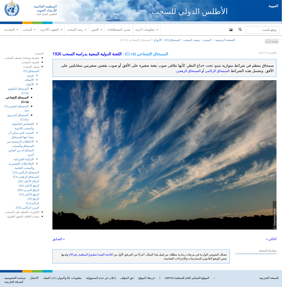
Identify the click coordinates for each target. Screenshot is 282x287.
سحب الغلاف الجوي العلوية (23, 216)
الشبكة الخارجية (13, 282)
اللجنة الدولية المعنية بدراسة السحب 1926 (87, 53)
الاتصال (34, 278)
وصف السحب (191, 40)
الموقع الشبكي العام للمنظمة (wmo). (187, 278)
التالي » (271, 239)
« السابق (58, 239)
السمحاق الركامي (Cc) (26, 172)
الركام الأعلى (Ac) (28, 181)
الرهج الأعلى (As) (29, 185)
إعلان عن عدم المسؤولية (101, 278)
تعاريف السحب (30, 62)
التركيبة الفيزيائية (24, 159)
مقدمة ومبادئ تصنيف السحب (21, 58)
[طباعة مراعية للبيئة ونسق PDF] (272, 42)
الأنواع (158, 40)
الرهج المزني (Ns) (28, 190)
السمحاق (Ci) (172, 40)
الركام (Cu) (32, 203)
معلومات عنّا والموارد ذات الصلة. (62, 278)
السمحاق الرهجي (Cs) (26, 177)
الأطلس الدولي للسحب (189, 11)
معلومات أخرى (145, 29)
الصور (95, 29)
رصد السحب (75, 29)
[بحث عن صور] (231, 29)
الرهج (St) (33, 199)
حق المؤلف (127, 278)
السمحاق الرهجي (188, 71)
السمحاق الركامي (217, 71)
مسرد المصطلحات (119, 29)
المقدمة (9, 29)
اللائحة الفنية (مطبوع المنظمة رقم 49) (91, 254)
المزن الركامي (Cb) (27, 207)
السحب (27, 29)
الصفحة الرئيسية (225, 40)
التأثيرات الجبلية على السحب (22, 212)
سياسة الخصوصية (15, 278)
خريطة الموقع (146, 278)
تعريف (30, 75)
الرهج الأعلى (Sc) (29, 194)
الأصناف (29, 80)
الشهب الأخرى (49, 29)
